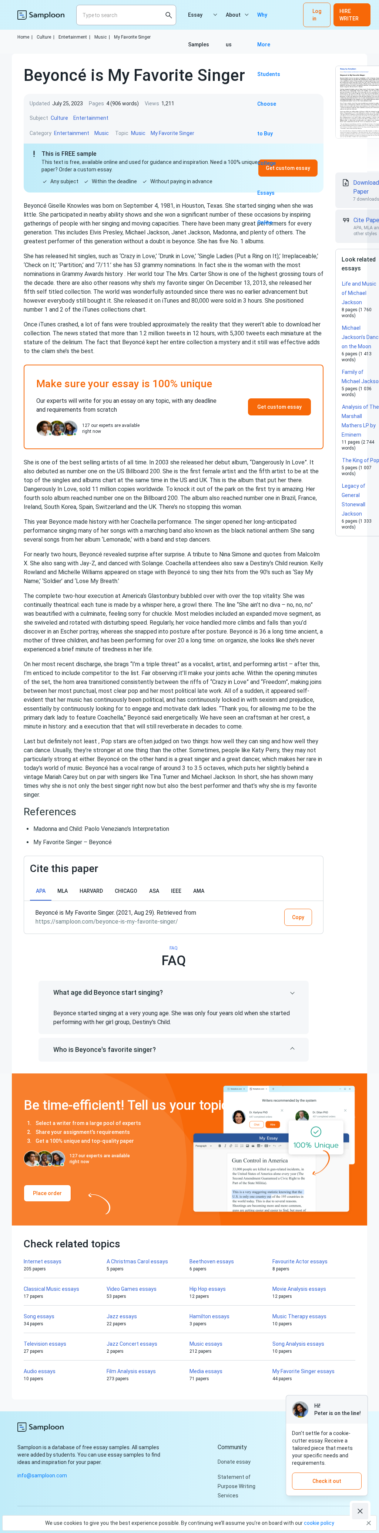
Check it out (326, 1481)
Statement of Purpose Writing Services (236, 1486)
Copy (298, 917)
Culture (45, 37)
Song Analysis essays (298, 1344)
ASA (154, 891)
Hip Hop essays (208, 1289)
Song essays (39, 1316)
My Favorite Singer (132, 37)
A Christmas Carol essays (137, 1261)
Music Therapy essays (299, 1316)
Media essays (206, 1371)
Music (102, 37)
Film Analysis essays (131, 1371)
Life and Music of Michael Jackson (359, 293)
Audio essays (40, 1371)
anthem (279, 530)
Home (25, 37)
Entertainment (74, 37)
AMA (198, 891)
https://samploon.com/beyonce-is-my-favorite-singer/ (107, 921)
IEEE (176, 891)
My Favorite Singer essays (303, 1371)
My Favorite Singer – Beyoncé (72, 842)
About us (233, 21)
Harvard (91, 891)
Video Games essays (132, 1289)
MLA (62, 891)
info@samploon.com (42, 1475)
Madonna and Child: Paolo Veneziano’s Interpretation (101, 828)
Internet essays (42, 1261)
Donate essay (234, 1462)
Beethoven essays (212, 1261)
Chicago (126, 891)
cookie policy (319, 1523)
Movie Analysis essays (299, 1289)
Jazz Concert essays (132, 1344)
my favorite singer (180, 282)
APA (41, 891)
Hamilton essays (209, 1316)
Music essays (206, 1344)
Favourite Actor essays (300, 1261)
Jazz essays (122, 1316)
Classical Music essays (51, 1289)
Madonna (225, 232)
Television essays (45, 1344)
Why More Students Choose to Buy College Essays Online (268, 21)
